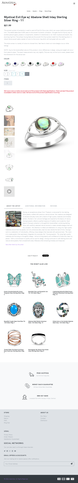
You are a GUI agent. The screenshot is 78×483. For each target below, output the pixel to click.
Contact (43, 418)
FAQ (5, 420)
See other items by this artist (14, 244)
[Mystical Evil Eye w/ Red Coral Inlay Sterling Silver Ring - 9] (53, 64)
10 (22, 74)
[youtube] (15, 451)
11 (27, 74)
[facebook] (7, 451)
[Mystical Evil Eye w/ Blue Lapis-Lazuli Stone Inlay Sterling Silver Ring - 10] (15, 64)
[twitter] (4, 451)
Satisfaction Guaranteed (11, 439)
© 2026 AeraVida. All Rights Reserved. (16, 479)
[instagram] (9, 451)
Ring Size (7, 423)
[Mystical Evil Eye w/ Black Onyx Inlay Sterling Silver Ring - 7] (30, 64)
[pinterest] (12, 451)
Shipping (6, 416)
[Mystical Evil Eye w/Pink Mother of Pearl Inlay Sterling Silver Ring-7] (61, 64)
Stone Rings (48, 11)
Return (6, 418)
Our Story (44, 416)
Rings (40, 11)
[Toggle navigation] (74, 3)
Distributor (44, 420)
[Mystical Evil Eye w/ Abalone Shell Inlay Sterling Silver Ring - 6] (23, 64)
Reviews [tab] (53, 206)
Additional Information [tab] (35, 206)
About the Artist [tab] (13, 206)
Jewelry (34, 11)
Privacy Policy (8, 435)
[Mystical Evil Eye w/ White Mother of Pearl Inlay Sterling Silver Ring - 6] (46, 64)
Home (28, 11)
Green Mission (8, 437)
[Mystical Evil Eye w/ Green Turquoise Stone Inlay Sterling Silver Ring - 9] (8, 64)
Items (6, 79)
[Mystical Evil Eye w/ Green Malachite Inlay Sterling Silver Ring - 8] (38, 64)
